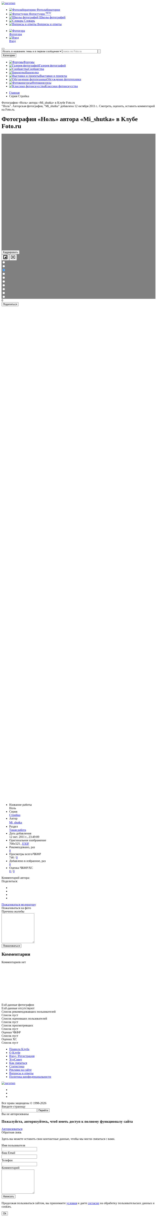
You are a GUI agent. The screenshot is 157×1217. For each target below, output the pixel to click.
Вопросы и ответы (49, 24)
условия (71, 1203)
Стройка (14, 815)
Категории (9, 55)
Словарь (29, 20)
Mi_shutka (15, 822)
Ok (4, 1213)
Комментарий (11, 1167)
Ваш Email (8, 1152)
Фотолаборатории (48, 9)
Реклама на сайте (20, 1069)
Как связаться (18, 1063)
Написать (8, 1196)
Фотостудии (39, 13)
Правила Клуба (19, 1049)
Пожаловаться (11, 945)
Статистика (16, 1066)
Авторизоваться (12, 1129)
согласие (93, 1203)
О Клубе (14, 1052)
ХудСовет (15, 1059)
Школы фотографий (51, 17)
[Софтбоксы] (78, 1001)
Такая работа (17, 830)
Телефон (7, 1160)
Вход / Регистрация (21, 1056)
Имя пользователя (13, 1145)
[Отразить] (13, 257)
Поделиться (10, 304)
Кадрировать (10, 252)
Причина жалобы (13, 911)
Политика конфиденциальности (30, 1076)
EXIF (25, 843)
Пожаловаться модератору (19, 904)
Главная (14, 92)
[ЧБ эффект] (5, 257)
